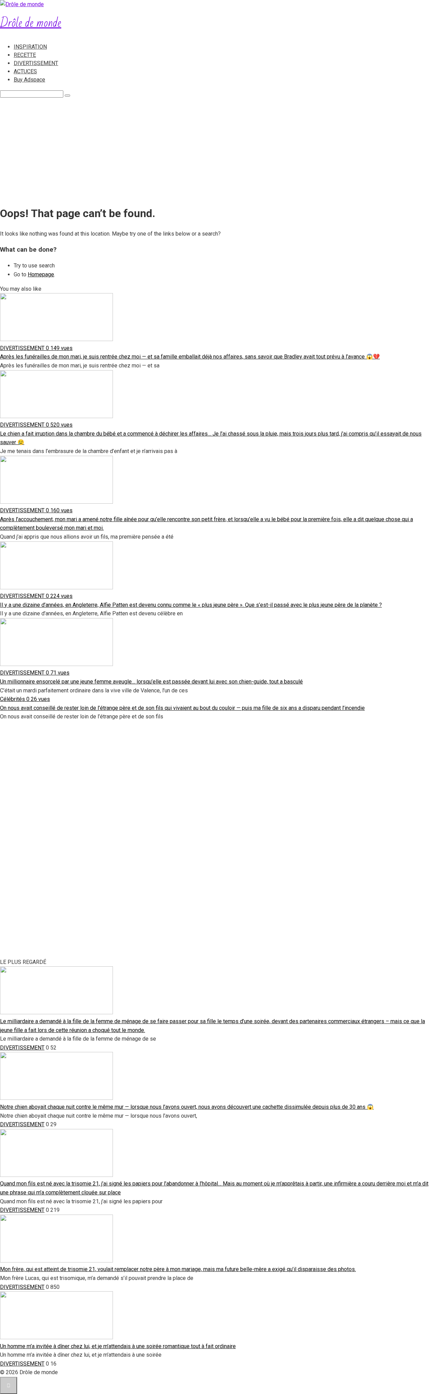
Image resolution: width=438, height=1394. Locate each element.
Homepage (41, 274)
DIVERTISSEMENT (36, 63)
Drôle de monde (30, 23)
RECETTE (25, 55)
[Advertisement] (219, 149)
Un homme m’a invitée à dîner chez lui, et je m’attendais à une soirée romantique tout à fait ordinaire (118, 1346)
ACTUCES (25, 71)
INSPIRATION (30, 46)
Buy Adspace (29, 79)
